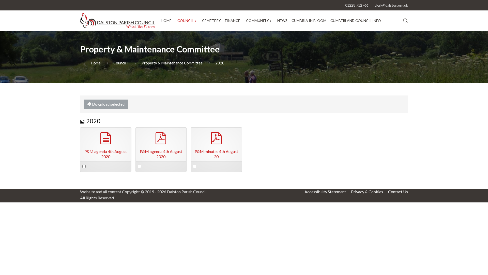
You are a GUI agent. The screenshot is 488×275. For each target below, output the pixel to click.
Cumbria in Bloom (309, 20)
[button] (405, 20)
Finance (232, 20)
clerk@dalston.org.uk (391, 5)
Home (166, 20)
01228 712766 (356, 5)
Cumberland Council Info (355, 20)
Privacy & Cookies (367, 191)
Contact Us (398, 191)
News (282, 20)
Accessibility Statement (325, 191)
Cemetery (211, 20)
